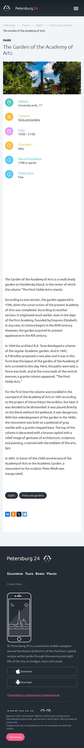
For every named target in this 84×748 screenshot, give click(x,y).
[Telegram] (24, 514)
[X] (19, 514)
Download (26, 671)
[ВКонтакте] (7, 514)
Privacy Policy (14, 584)
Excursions (15, 573)
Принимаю (15, 737)
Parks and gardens (29, 119)
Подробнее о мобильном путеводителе (33, 695)
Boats (39, 573)
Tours (29, 573)
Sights (11, 495)
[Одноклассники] (13, 514)
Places (51, 573)
